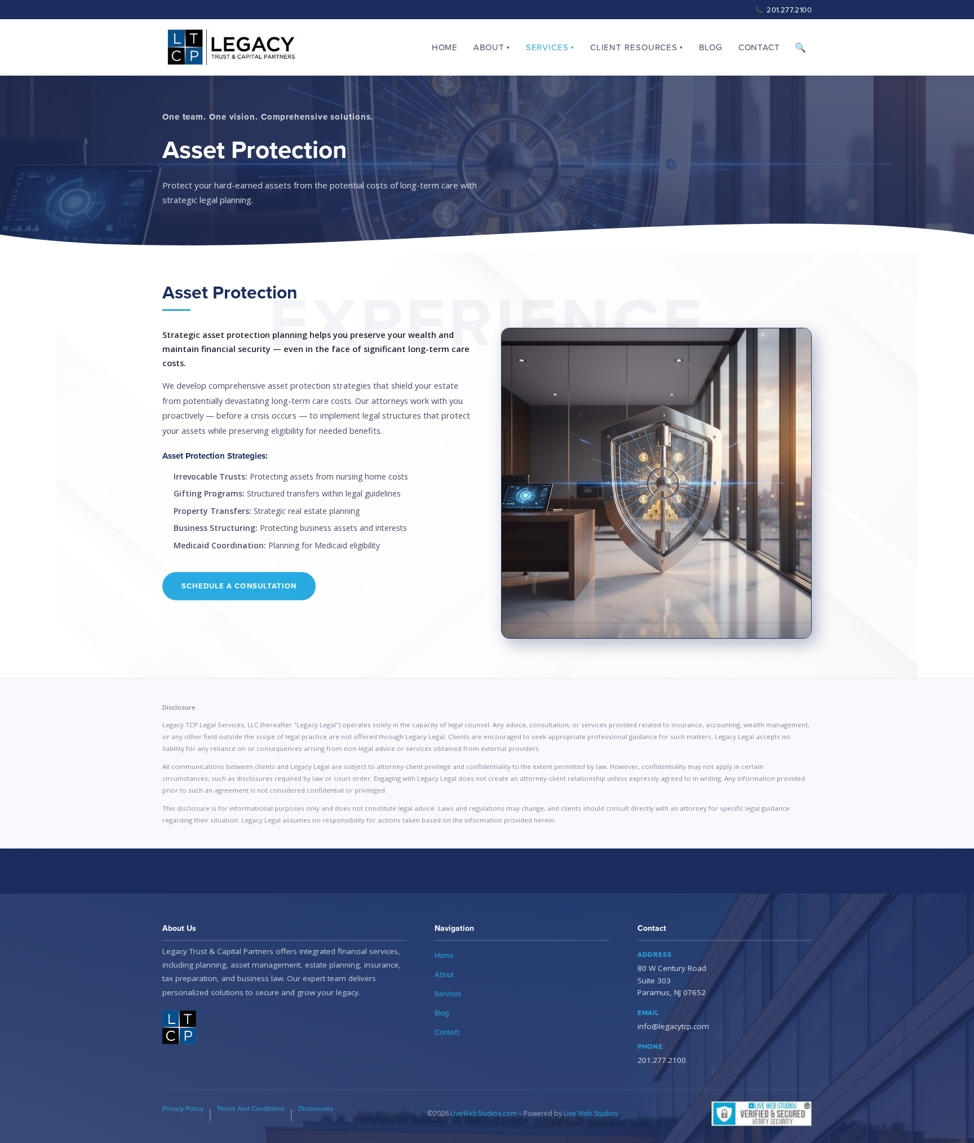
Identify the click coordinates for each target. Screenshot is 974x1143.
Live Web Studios (591, 1113)
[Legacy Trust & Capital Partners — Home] (230, 47)
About (444, 974)
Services (448, 993)
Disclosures (316, 1108)
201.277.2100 (783, 10)
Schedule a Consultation (238, 586)
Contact (759, 47)
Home (445, 47)
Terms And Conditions (251, 1108)
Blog (711, 47)
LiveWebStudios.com (483, 1113)
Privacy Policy (182, 1108)
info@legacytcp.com (673, 1026)
